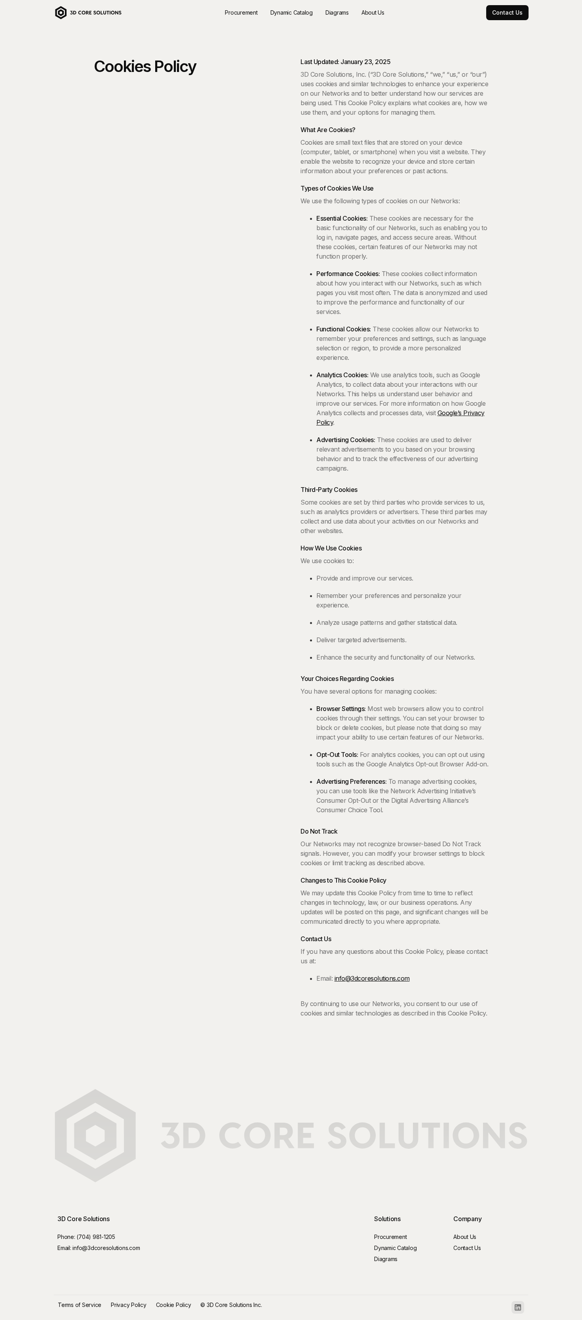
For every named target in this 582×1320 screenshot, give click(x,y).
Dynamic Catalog (395, 1247)
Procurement (390, 1236)
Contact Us (507, 12)
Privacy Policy (128, 1304)
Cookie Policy (173, 1304)
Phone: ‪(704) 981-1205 (86, 1236)
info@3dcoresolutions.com (372, 978)
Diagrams (386, 1259)
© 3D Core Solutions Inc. (231, 1304)
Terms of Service (79, 1304)
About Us (464, 1236)
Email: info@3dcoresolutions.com (98, 1247)
